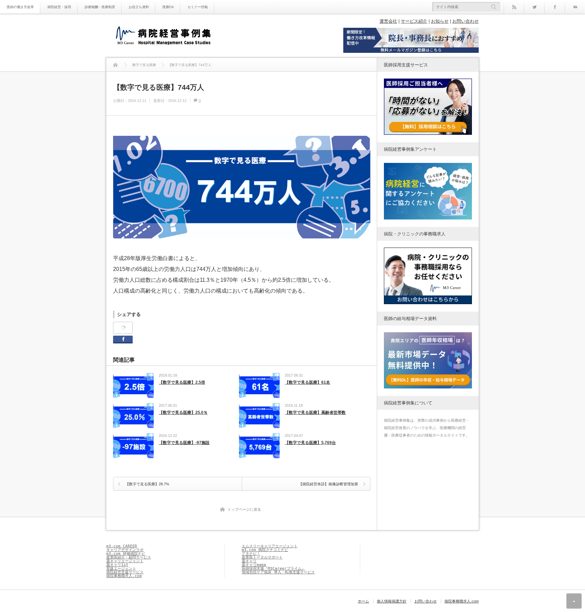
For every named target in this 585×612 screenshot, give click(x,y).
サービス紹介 (414, 21)
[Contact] (575, 7)
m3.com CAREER (121, 546)
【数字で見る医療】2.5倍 (182, 382)
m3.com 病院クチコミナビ (265, 550)
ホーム (363, 601)
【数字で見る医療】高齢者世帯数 (315, 412)
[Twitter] (534, 7)
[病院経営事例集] (163, 36)
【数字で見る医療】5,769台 (310, 442)
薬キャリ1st (117, 565)
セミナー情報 (198, 7)
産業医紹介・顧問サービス (128, 557)
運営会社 (388, 21)
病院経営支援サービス (125, 572)
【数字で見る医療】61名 (307, 382)
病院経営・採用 (59, 7)
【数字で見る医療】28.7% (147, 484)
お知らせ (440, 21)
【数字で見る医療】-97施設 (184, 442)
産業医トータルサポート (262, 557)
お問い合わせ (465, 21)
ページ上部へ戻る (574, 601)
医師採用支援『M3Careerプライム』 (273, 568)
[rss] (514, 7)
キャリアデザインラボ (125, 550)
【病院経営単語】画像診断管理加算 (328, 484)
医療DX (168, 7)
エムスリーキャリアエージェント (270, 546)
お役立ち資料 (139, 7)
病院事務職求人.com (124, 576)
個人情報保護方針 (392, 601)
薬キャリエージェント (125, 561)
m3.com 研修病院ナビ (125, 553)
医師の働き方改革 (20, 7)
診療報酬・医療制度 (100, 7)
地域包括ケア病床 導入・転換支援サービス (278, 572)
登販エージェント (121, 568)
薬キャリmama (254, 565)
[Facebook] (554, 7)
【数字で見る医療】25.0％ (183, 412)
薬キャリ (249, 561)
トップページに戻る (244, 509)
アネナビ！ (251, 553)
